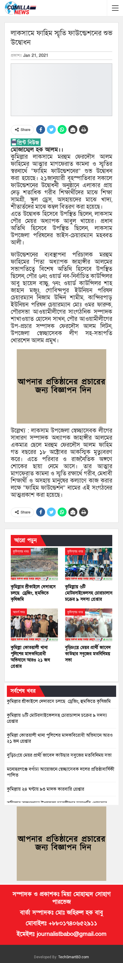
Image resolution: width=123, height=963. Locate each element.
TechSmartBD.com (73, 957)
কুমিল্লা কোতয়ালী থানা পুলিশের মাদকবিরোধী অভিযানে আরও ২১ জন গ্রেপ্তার (60, 738)
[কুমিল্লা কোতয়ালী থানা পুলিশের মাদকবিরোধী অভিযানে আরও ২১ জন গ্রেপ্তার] (34, 625)
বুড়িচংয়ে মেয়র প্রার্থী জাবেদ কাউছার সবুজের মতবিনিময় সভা (59, 755)
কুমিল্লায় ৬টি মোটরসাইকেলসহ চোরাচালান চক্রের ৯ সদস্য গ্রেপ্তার (57, 718)
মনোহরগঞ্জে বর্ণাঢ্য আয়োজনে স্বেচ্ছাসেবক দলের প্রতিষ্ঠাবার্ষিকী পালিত (60, 772)
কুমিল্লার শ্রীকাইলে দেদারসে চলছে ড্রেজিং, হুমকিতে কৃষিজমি (59, 701)
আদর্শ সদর (19, 612)
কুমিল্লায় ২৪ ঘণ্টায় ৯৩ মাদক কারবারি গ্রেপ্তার (45, 789)
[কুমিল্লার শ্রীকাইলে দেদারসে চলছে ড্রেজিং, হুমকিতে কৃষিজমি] (34, 564)
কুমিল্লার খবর (21, 551)
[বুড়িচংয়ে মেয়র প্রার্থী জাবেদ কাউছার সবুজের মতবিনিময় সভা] (88, 625)
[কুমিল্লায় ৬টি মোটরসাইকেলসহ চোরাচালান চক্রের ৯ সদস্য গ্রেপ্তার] (88, 564)
